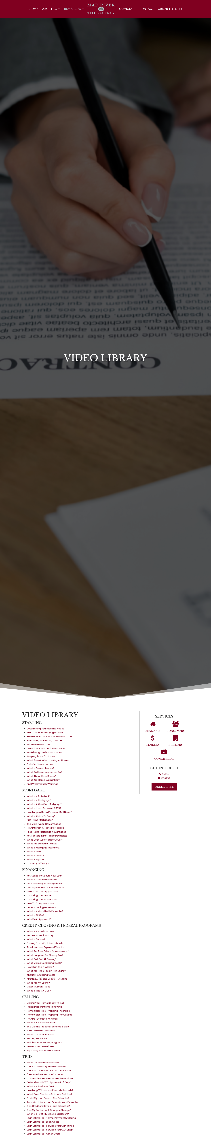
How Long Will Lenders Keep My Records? (50, 1090)
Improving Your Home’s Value (43, 1050)
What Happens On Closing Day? (45, 955)
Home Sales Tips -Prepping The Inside (48, 1010)
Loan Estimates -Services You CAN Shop (50, 1129)
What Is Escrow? (36, 939)
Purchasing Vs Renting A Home (44, 740)
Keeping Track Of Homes (41, 756)
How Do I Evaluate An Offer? (42, 1018)
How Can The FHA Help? (40, 967)
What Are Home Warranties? (43, 780)
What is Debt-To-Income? (42, 879)
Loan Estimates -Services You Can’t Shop (50, 1125)
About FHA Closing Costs (41, 974)
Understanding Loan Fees (41, 907)
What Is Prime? (35, 855)
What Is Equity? (35, 859)
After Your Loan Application (42, 891)
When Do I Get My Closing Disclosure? (48, 1113)
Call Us (165, 774)
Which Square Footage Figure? (44, 1042)
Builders (175, 744)
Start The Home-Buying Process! (45, 732)
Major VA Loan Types (38, 986)
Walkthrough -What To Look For (45, 752)
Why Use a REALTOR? (38, 744)
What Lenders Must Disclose (43, 1062)
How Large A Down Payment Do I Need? (49, 812)
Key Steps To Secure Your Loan (44, 875)
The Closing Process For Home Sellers (48, 1026)
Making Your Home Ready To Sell (45, 1003)
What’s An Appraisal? (39, 919)
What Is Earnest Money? (40, 768)
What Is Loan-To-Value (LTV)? (44, 808)
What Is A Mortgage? (39, 800)
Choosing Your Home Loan (42, 899)
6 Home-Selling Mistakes (41, 1030)
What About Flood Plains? (41, 776)
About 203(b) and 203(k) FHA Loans (47, 978)
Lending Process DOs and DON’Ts (45, 887)
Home (33, 9)
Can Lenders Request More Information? (50, 1078)
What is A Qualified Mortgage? (44, 804)
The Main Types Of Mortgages (44, 824)
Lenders (152, 744)
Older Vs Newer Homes (40, 764)
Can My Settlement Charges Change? (49, 1110)
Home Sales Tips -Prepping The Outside (49, 1014)
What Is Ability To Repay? (41, 816)
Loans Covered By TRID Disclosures (46, 1066)
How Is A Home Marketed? (42, 1046)
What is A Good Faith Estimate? (45, 911)
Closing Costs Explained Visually (45, 943)
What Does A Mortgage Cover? (45, 839)
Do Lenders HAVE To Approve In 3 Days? (49, 1082)
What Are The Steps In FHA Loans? (46, 970)
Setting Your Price (37, 1038)
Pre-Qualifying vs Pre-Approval (44, 883)
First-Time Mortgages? (40, 819)
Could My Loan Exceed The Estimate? (48, 1098)
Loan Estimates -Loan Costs (43, 1121)
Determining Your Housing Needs (45, 728)
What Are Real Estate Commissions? (48, 951)
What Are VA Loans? (38, 982)
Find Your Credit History (40, 935)
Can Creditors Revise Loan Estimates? (48, 1106)
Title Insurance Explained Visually (45, 947)
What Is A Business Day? (40, 1086)
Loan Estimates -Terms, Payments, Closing (51, 1118)
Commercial (164, 758)
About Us (49, 9)
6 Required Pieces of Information (45, 1074)
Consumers (176, 730)
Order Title (167, 9)
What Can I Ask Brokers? (40, 1034)
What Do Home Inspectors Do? (44, 772)
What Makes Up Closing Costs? (45, 963)
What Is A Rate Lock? (39, 796)
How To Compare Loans (40, 903)
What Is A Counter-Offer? (41, 1022)
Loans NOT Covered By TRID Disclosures (49, 1070)
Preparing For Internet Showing (44, 1006)
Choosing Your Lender (39, 895)
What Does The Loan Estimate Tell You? (49, 1094)
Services (125, 9)
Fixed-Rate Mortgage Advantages (46, 831)
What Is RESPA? (35, 915)
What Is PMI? (34, 851)
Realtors (152, 730)
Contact (146, 9)
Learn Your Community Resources (46, 748)
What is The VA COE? (39, 990)
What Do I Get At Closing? (42, 959)
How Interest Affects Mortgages (45, 827)
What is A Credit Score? (40, 931)
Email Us (165, 777)
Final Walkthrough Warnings (42, 784)
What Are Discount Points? (42, 843)
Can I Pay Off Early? (38, 863)
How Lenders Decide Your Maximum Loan (50, 736)
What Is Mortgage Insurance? (43, 847)
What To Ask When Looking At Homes (48, 760)
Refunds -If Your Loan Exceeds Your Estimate (52, 1102)
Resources (72, 9)
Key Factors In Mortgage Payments (47, 835)
